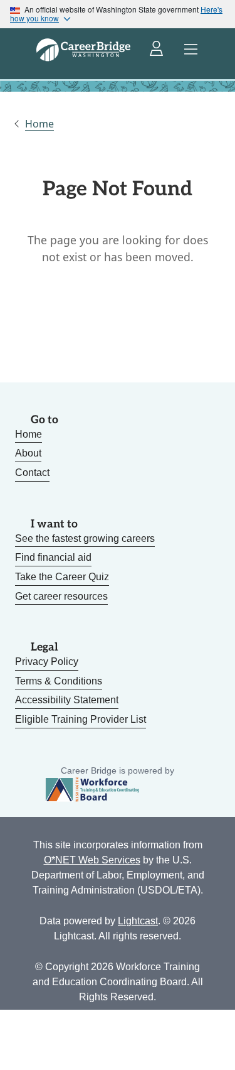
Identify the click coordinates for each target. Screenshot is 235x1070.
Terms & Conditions (58, 681)
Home (39, 124)
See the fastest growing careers (85, 538)
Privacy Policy (46, 661)
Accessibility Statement (66, 699)
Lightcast (138, 921)
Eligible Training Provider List (80, 719)
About (28, 453)
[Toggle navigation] (191, 49)
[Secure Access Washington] (157, 49)
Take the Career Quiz (62, 576)
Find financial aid (53, 557)
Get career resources (61, 596)
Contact (32, 472)
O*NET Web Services (92, 860)
